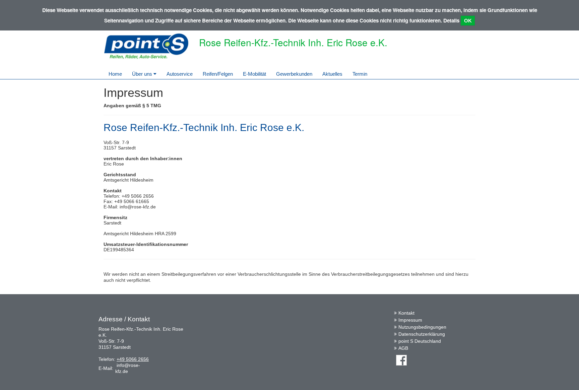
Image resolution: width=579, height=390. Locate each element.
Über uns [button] (142, 74)
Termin (359, 74)
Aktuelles (332, 74)
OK (468, 20)
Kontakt (406, 313)
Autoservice (180, 74)
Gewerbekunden (294, 74)
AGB (403, 348)
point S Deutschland (419, 341)
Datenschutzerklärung (421, 334)
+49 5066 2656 (133, 359)
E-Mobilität (254, 74)
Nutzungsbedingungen (422, 327)
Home (115, 74)
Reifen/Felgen (218, 74)
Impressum (410, 320)
